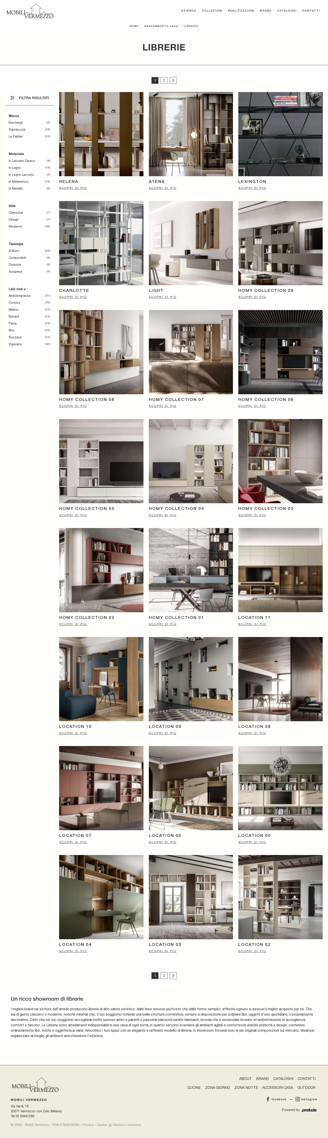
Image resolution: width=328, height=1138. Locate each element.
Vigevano (15, 344)
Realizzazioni (241, 11)
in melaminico (18, 181)
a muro (14, 251)
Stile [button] (12, 206)
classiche (16, 212)
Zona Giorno (217, 1088)
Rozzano (15, 337)
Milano (13, 309)
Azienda (188, 11)
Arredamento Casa (161, 26)
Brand (266, 11)
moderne (15, 226)
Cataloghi (287, 11)
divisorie (15, 264)
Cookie (102, 1125)
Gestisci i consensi (127, 1125)
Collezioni (212, 11)
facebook (279, 1099)
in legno (15, 168)
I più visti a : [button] (18, 289)
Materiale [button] (16, 154)
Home (134, 26)
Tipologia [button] (16, 244)
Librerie (191, 26)
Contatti (311, 11)
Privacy (88, 1125)
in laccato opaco (22, 161)
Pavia (13, 323)
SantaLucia (17, 129)
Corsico (14, 302)
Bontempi (16, 122)
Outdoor (306, 1088)
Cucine (194, 1088)
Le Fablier (16, 136)
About (245, 1079)
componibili (17, 258)
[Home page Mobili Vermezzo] (29, 11)
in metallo (16, 188)
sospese (15, 271)
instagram (309, 1099)
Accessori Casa (277, 1088)
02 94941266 (25, 1116)
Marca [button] (14, 116)
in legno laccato (21, 174)
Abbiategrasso (20, 296)
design (14, 219)
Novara (14, 316)
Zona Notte (246, 1088)
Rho (12, 330)
